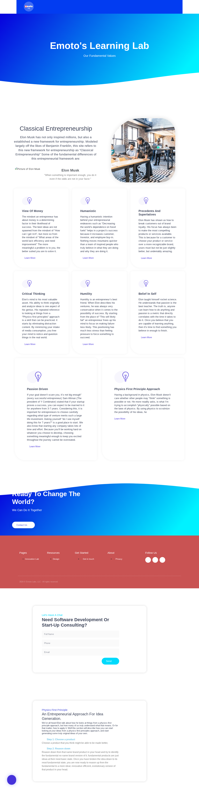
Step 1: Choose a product (61, 739)
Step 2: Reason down (58, 748)
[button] (37, 6)
